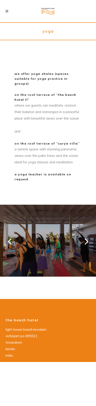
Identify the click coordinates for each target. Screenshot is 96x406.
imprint (12, 386)
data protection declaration (29, 373)
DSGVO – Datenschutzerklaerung (33, 379)
